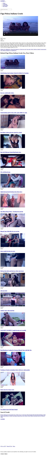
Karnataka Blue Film (33, 414)
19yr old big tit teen (5, 172)
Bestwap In (6, 414)
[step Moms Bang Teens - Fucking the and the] (12, 207)
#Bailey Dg (2, 49)
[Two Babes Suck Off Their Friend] (12, 404)
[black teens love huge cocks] (12, 385)
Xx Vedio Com (11, 415)
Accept (2, 453)
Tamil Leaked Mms (4, 415)
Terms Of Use (9, 446)
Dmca (14, 446)
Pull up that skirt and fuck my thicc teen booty (12, 271)
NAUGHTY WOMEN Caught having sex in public (13, 330)
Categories (5, 4)
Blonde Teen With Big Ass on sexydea (9, 231)
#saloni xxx (17, 49)
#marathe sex (13, 50)
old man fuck (3, 290)
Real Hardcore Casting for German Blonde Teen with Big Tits (15, 350)
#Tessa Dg (13, 49)
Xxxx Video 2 (25, 415)
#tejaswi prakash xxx (7, 50)
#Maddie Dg (7, 49)
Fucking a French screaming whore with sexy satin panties (15, 370)
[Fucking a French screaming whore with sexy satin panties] (12, 365)
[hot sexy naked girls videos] (12, 88)
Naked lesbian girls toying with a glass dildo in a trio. (13, 112)
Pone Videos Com (31, 415)
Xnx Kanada (11, 414)
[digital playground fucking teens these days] (12, 187)
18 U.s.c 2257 (3, 446)
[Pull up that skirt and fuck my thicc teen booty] (12, 266)
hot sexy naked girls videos (7, 93)
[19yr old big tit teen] (12, 167)
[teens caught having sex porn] (12, 246)
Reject (6, 453)
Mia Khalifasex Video (41, 414)
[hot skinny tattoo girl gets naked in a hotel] (12, 127)
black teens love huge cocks (7, 389)
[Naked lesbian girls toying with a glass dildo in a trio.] (12, 108)
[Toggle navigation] (5, 1)
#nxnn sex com (23, 49)
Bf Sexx (2, 414)
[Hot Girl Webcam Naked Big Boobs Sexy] (12, 147)
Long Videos (5, 5)
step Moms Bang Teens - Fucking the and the (11, 211)
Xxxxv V (20, 414)
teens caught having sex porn (7, 251)
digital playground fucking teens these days (11, 191)
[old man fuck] (12, 286)
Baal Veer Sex (38, 415)
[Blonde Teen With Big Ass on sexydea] (12, 226)
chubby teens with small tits (7, 310)
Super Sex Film (26, 414)
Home (4, 3)
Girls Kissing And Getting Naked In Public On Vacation (14, 73)
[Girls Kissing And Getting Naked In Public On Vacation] (12, 68)
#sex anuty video (29, 49)
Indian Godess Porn (18, 415)
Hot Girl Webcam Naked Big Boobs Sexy (10, 152)
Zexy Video (16, 414)
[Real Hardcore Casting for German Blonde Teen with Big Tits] (12, 345)
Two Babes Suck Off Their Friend (9, 409)
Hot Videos (5, 6)
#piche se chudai (37, 49)
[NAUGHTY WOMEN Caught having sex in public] (12, 325)
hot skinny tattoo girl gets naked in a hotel (11, 132)
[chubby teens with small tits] (12, 306)
